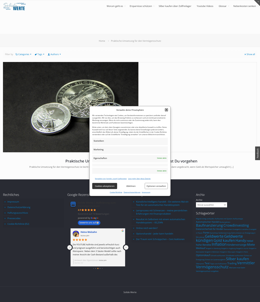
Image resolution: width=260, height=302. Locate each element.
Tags (40, 54)
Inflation (219, 244)
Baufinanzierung (209, 225)
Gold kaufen (224, 240)
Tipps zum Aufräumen (218, 263)
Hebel (250, 240)
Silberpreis (200, 263)
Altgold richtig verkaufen (205, 219)
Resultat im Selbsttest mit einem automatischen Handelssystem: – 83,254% (160, 221)
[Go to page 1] (95, 268)
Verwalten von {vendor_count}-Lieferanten (111, 178)
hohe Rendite (203, 244)
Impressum (146, 192)
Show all (251, 54)
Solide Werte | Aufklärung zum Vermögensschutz (97, 204)
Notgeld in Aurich (242, 248)
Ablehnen (131, 186)
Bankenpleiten (225, 222)
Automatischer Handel (207, 221)
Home (102, 40)
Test (207, 263)
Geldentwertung (224, 233)
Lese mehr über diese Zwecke (139, 178)
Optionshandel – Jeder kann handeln (154, 233)
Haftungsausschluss (17, 212)
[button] (166, 109)
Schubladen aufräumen (234, 255)
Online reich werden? (147, 228)
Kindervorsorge (236, 245)
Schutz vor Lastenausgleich (215, 259)
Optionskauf (203, 255)
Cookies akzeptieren (104, 186)
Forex (206, 232)
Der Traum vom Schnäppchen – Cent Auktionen (160, 239)
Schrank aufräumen (217, 255)
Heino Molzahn (89, 232)
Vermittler (246, 262)
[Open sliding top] (257, 3)
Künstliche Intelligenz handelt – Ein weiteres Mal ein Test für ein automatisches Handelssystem (162, 203)
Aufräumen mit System (223, 219)
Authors (55, 54)
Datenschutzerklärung (132, 192)
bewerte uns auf (87, 222)
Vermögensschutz (212, 267)
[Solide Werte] (15, 6)
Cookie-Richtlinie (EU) (18, 223)
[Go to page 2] (97, 268)
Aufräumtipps (238, 219)
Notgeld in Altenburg (213, 248)
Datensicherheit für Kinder (209, 229)
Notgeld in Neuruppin (228, 252)
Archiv (199, 199)
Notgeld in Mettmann (212, 252)
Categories (23, 54)
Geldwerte (214, 236)
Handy (240, 240)
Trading (232, 263)
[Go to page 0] (93, 268)
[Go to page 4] (102, 268)
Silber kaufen (237, 258)
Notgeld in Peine (242, 252)
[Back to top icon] (247, 296)
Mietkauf (200, 248)
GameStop (214, 233)
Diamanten (228, 229)
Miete (251, 245)
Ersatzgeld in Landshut (241, 229)
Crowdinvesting (236, 225)
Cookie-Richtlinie (116, 192)
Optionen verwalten (156, 186)
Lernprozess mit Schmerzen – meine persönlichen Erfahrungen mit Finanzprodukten (161, 212)
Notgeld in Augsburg (228, 248)
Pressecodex (13, 218)
